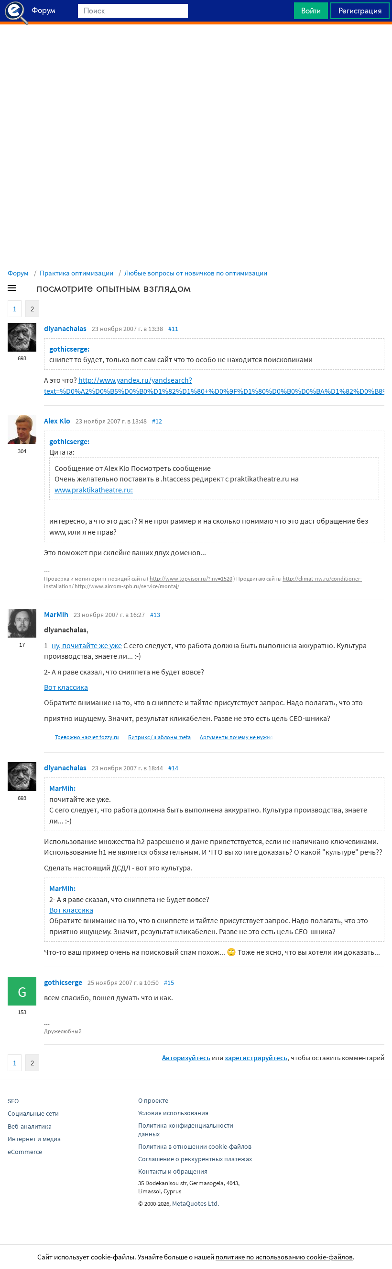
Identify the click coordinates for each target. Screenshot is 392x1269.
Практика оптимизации (76, 272)
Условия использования (173, 1113)
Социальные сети (33, 1113)
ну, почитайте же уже (87, 645)
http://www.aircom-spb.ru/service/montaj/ (127, 586)
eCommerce (25, 1151)
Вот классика (66, 687)
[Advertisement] (196, 48)
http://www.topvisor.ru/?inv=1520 (191, 578)
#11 (173, 328)
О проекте (153, 1100)
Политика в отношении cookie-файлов (194, 1146)
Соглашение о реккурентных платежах (195, 1159)
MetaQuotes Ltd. (195, 1203)
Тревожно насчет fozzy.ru (87, 737)
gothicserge (63, 982)
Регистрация (359, 10)
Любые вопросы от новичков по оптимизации (195, 272)
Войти (311, 10)
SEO (13, 1101)
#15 (169, 982)
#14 (173, 768)
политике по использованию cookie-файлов (284, 1256)
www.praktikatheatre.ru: (93, 489)
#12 (157, 421)
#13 (155, 614)
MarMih (56, 614)
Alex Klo (57, 420)
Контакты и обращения (172, 1171)
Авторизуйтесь (186, 1057)
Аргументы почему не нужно (236, 737)
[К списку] (28, 290)
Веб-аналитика (30, 1126)
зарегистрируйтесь (256, 1057)
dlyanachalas (65, 328)
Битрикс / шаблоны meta (159, 737)
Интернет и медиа (34, 1138)
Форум (18, 272)
